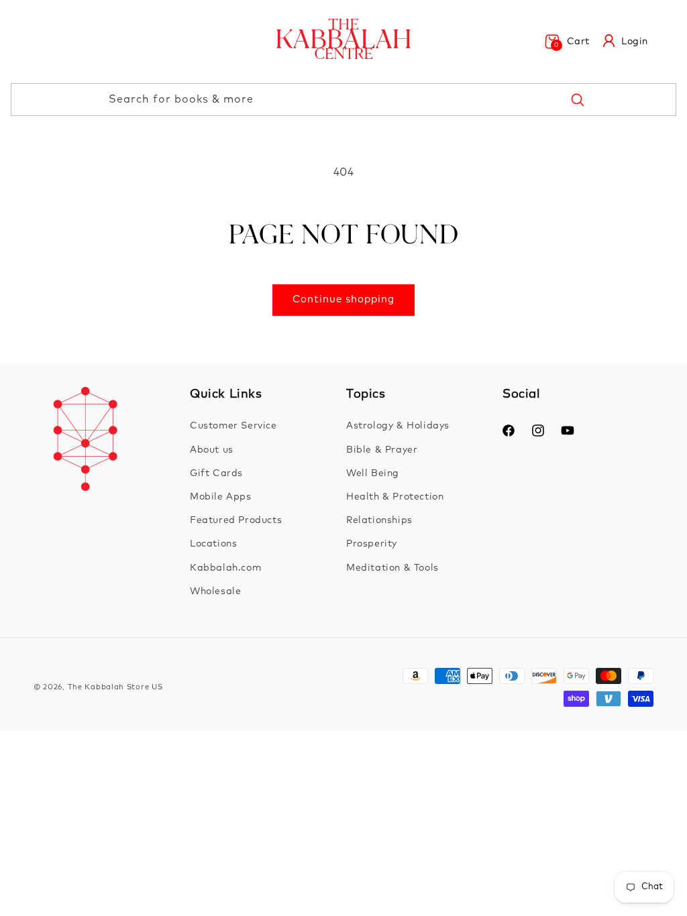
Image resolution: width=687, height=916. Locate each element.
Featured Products (236, 520)
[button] (567, 41)
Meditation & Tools (392, 568)
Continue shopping (343, 299)
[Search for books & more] (577, 99)
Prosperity (371, 544)
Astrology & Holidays (398, 426)
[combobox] (343, 99)
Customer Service (233, 426)
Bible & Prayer (381, 450)
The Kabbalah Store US (115, 687)
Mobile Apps (221, 497)
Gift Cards (216, 473)
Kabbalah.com (225, 568)
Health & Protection (394, 497)
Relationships (379, 520)
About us (211, 450)
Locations (213, 544)
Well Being (372, 473)
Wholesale (215, 591)
